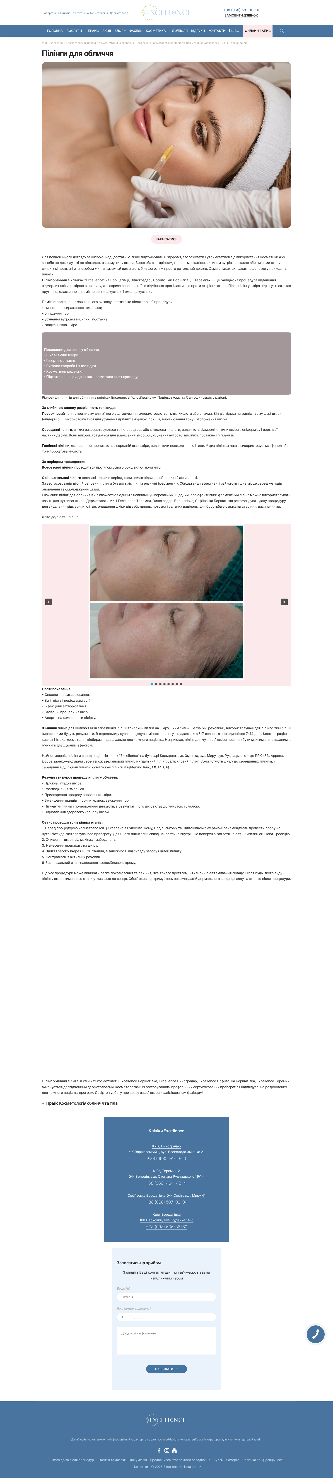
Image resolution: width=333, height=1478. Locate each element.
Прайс (93, 31)
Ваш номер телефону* (134, 1308)
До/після (180, 31)
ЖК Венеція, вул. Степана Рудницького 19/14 (166, 1176)
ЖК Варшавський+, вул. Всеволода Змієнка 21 (166, 1152)
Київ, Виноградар (166, 1146)
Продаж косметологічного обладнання (180, 1460)
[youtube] (174, 1450)
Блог (119, 31)
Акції (106, 31)
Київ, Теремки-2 (166, 1171)
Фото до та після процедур (73, 1460)
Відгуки (198, 31)
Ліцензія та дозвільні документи (122, 1460)
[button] (48, 602)
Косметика (156, 31)
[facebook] (159, 1450)
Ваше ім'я (124, 1288)
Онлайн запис (258, 31)
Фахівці (135, 31)
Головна (55, 31)
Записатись (166, 239)
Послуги (74, 31)
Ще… (235, 31)
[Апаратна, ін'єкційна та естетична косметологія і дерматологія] (166, 12)
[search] (282, 31)
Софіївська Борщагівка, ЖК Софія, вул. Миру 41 (167, 1195)
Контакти (216, 31)
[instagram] (166, 1450)
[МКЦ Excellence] (166, 1419)
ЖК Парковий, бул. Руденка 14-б (166, 1220)
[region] (166, 363)
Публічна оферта (226, 1460)
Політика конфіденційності (262, 1460)
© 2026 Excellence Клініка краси (176, 1467)
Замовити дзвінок (241, 15)
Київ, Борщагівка (167, 1214)
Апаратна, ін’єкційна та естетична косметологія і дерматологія (86, 13)
